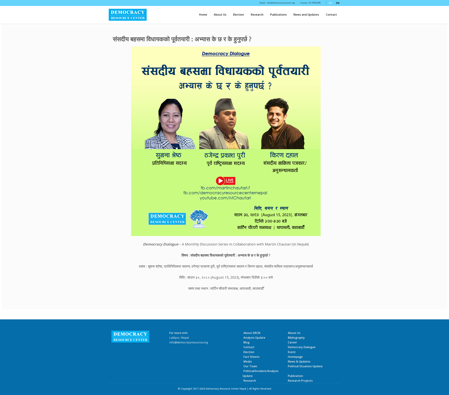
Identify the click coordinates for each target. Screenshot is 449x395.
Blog (246, 342)
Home (203, 14)
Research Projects (300, 381)
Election (238, 14)
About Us (220, 14)
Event (292, 352)
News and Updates (306, 14)
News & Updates (299, 361)
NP (330, 3)
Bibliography (296, 338)
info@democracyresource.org (188, 342)
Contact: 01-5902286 (310, 3)
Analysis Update (254, 338)
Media (247, 361)
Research (257, 14)
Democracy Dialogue (302, 347)
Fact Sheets (251, 357)
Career (292, 342)
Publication (295, 376)
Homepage (295, 357)
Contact (331, 14)
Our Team (250, 366)
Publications (278, 14)
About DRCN (251, 333)
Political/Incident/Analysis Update (261, 373)
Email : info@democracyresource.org (277, 3)
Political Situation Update (305, 366)
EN (337, 3)
